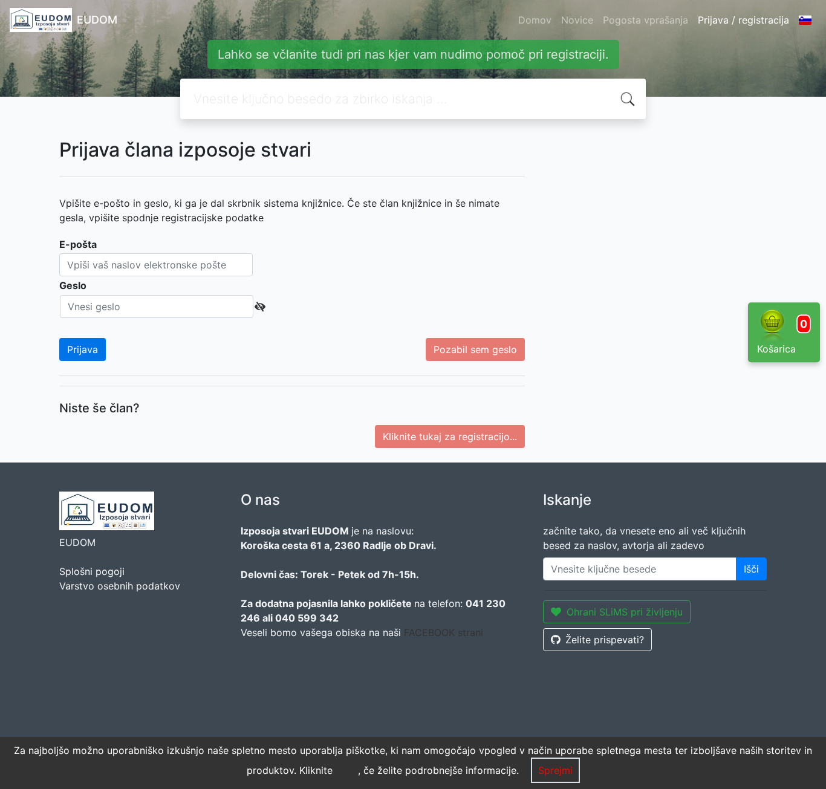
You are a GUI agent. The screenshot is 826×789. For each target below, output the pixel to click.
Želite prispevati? (604, 640)
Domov (534, 20)
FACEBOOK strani (443, 632)
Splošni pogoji (92, 571)
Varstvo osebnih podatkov (119, 586)
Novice (577, 20)
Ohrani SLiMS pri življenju (625, 612)
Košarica (782, 336)
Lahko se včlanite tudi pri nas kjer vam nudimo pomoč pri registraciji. (413, 54)
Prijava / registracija (743, 20)
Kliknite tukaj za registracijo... (450, 436)
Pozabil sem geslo (475, 349)
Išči (751, 569)
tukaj (347, 770)
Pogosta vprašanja (645, 20)
